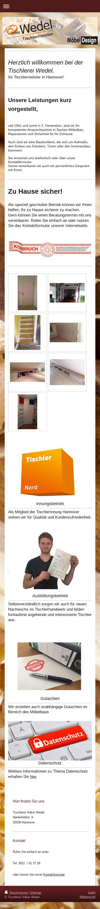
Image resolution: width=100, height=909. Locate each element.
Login (91, 892)
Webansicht (87, 897)
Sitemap (35, 892)
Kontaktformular (54, 874)
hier (33, 776)
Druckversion (18, 892)
